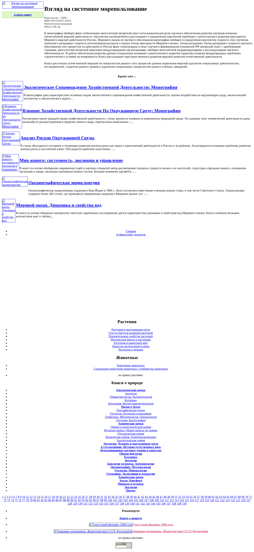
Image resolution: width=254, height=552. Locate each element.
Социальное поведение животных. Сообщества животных (131, 368)
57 (198, 496)
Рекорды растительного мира (130, 346)
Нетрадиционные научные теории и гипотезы (130, 450)
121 (217, 500)
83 (45, 500)
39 (131, 496)
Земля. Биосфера (130, 480)
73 (8, 500)
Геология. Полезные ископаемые (131, 413)
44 (150, 496)
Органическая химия (131, 433)
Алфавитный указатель (131, 234)
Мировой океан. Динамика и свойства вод (58, 205)
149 (179, 503)
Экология (130, 487)
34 (112, 496)
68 (239, 496)
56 (194, 496)
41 (138, 496)
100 (110, 500)
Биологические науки (130, 390)
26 (83, 496)
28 (90, 496)
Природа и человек (131, 483)
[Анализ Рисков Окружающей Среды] (10, 143)
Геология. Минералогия (131, 470)
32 (105, 496)
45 (153, 496)
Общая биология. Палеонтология (131, 396)
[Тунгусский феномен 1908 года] (111, 524)
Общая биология (130, 453)
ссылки (127, 550)
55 (190, 496)
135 (106, 503)
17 (49, 496)
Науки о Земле (130, 406)
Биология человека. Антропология (130, 463)
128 (69, 503)
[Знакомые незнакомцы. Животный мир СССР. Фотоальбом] (93, 531)
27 (86, 496)
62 (217, 496)
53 (183, 496)
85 (53, 500)
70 (246, 496)
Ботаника (131, 400)
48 (164, 496)
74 (12, 500)
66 (231, 496)
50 (172, 496)
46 (157, 496)
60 (209, 496)
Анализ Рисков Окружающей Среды (57, 137)
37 (124, 496)
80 (34, 500)
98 (101, 500)
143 (148, 503)
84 (49, 500)
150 (184, 503)
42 (142, 496)
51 (176, 496)
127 (248, 500)
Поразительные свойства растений (131, 336)
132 (90, 503)
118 (202, 500)
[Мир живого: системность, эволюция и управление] (10, 169)
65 (228, 496)
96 (94, 500)
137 (116, 503)
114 (182, 500)
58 (202, 496)
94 (86, 500)
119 (207, 500)
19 (57, 496)
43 (146, 496)
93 (83, 500)
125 (238, 500)
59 (205, 496)
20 (60, 496)
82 (42, 500)
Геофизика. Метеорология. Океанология (130, 417)
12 (31, 496)
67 (235, 496)
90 (71, 500)
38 (127, 496)
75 (16, 500)
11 (27, 496)
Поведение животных (131, 365)
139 (127, 503)
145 (158, 503)
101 (115, 500)
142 (142, 503)
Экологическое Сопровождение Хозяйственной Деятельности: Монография (100, 87)
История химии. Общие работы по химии (130, 430)
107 (146, 500)
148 (174, 503)
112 (172, 500)
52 (179, 496)
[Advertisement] (127, 277)
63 (220, 496)
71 (250, 496)
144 (153, 503)
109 (157, 500)
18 (53, 496)
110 (162, 500)
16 (45, 496)
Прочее (131, 490)
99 (105, 500)
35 (116, 496)
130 (80, 503)
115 (187, 500)
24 (75, 496)
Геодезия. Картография (130, 420)
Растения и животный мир (131, 343)
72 (5, 500)
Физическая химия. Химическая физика (130, 437)
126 (243, 500)
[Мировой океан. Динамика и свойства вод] (8, 220)
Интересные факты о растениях (131, 339)
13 (34, 496)
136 (111, 503)
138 (122, 503)
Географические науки (130, 410)
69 (243, 496)
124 (233, 500)
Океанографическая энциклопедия (64, 182)
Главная (131, 231)
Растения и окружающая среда (130, 329)
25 (79, 496)
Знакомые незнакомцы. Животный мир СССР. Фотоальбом (170, 531)
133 (96, 503)
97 (98, 500)
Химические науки (130, 423)
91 (75, 500)
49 (168, 496)
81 (38, 500)
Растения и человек (130, 349)
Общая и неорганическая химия (130, 427)
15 (42, 496)
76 (19, 500)
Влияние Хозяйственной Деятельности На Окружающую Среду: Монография (101, 110)
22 (68, 496)
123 (227, 500)
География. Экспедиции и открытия (130, 473)
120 (212, 500)
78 (27, 500)
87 (60, 500)
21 (64, 496)
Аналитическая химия (131, 440)
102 (120, 500)
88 (64, 500)
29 (94, 496)
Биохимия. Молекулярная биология (130, 403)
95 (90, 500)
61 (213, 496)
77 (23, 500)
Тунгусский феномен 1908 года (153, 524)
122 (222, 500)
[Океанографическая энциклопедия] (14, 184)
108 (151, 500)
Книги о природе (131, 518)
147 (168, 503)
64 (224, 496)
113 (177, 500)
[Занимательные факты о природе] (91, 12)
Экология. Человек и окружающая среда (130, 443)
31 (101, 496)
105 (136, 500)
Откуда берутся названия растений (131, 332)
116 (192, 500)
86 (57, 500)
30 (98, 496)
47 (161, 496)
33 (109, 496)
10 (23, 496)
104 (130, 500)
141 (137, 503)
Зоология (131, 393)
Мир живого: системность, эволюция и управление (71, 160)
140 (132, 503)
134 (101, 503)
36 (120, 496)
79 (31, 500)
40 (135, 496)
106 (141, 500)
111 (167, 500)
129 (75, 503)
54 (187, 496)
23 (71, 496)
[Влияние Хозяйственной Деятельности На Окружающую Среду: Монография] (11, 126)
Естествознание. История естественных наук (131, 447)
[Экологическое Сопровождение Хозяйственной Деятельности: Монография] (12, 99)
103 (125, 500)
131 (85, 503)
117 (197, 500)
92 (79, 500)
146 (163, 503)
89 (68, 500)
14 (38, 496)
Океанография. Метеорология (130, 467)
